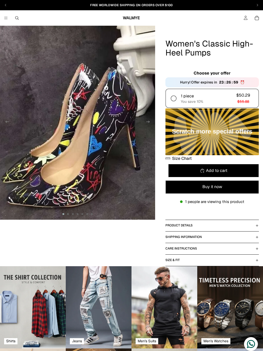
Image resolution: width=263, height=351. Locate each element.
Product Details (179, 225)
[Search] (17, 18)
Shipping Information (183, 237)
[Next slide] (149, 122)
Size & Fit (172, 260)
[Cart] (256, 18)
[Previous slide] (5, 122)
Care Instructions (181, 248)
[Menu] (6, 18)
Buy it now (212, 186)
